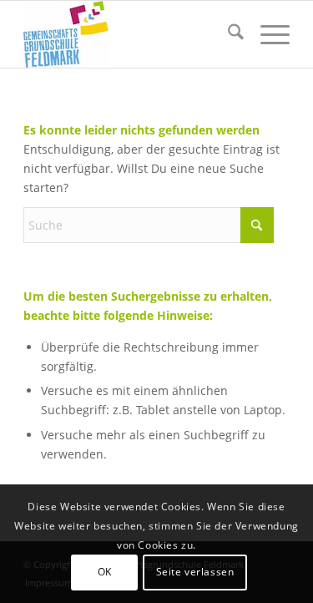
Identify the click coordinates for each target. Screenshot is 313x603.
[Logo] (129, 34)
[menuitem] (227, 34)
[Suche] (227, 34)
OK (105, 572)
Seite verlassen (195, 572)
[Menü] (267, 34)
